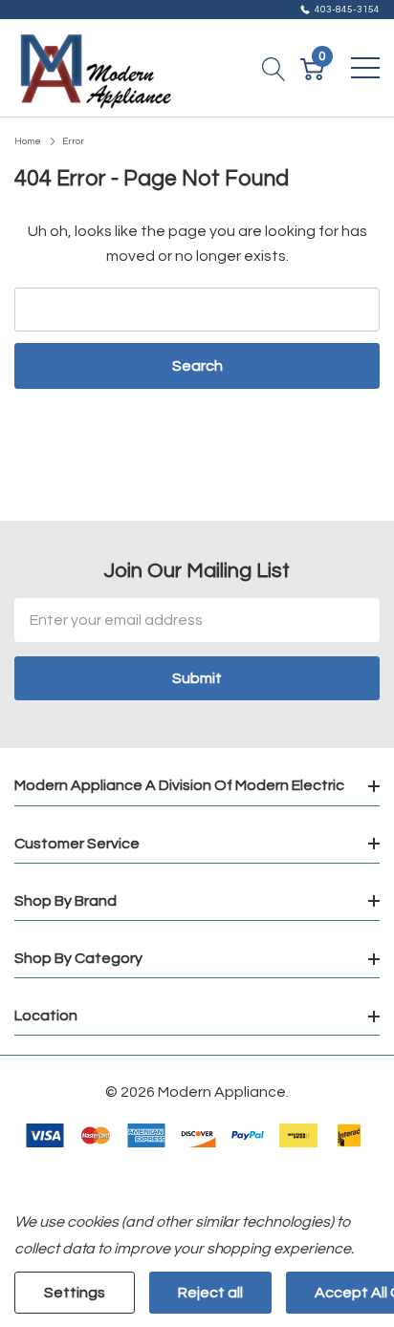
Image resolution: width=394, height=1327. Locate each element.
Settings (74, 1292)
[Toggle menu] (365, 68)
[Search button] (274, 67)
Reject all (210, 1292)
